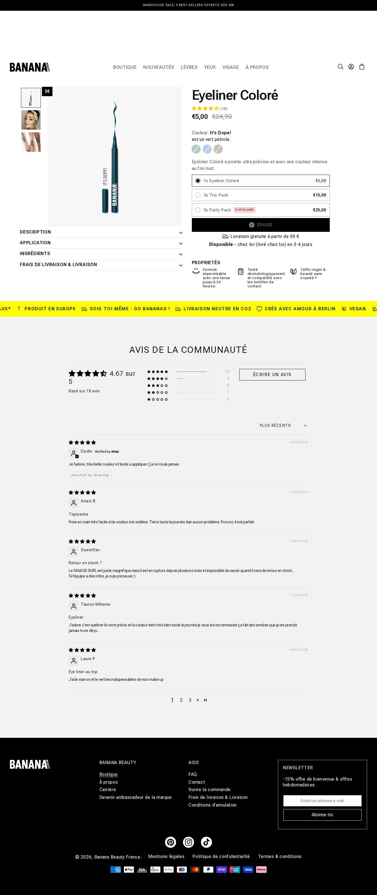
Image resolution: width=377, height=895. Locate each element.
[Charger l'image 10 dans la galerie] (31, 142)
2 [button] (181, 700)
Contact (197, 781)
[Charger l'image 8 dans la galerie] (31, 120)
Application (35, 242)
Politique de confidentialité (221, 856)
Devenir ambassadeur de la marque (135, 797)
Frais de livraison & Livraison (58, 264)
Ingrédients (35, 253)
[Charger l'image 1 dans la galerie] (31, 97)
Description (35, 232)
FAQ (193, 774)
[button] (341, 67)
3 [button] (190, 700)
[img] (82, 442)
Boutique (108, 774)
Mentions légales (167, 856)
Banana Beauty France (117, 857)
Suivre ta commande (210, 789)
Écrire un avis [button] (272, 374)
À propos (108, 781)
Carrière (107, 789)
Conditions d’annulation (213, 804)
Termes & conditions (280, 856)
